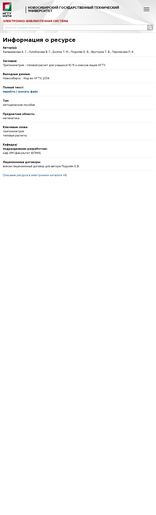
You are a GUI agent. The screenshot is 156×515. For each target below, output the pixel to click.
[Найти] (150, 27)
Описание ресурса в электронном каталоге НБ (35, 175)
